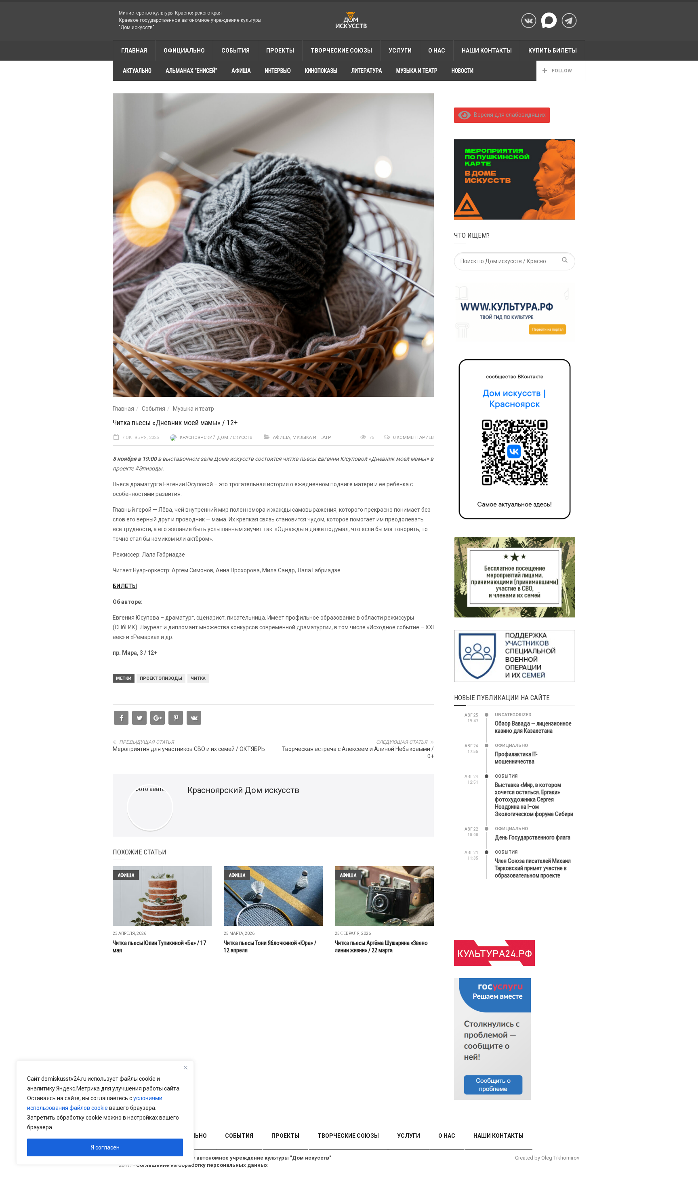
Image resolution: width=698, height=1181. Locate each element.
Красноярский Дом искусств (216, 437)
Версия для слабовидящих (508, 115)
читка (198, 678)
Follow (561, 71)
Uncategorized (513, 714)
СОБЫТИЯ (235, 50)
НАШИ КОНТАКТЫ (487, 50)
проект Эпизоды (161, 678)
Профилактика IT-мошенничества (516, 758)
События (153, 408)
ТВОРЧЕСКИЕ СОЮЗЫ (341, 50)
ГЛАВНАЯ (134, 50)
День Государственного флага (532, 837)
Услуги (400, 50)
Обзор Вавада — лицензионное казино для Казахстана (533, 727)
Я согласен (105, 1147)
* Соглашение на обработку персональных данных (200, 1165)
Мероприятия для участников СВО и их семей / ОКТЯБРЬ (189, 749)
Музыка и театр (193, 408)
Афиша (281, 437)
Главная (123, 408)
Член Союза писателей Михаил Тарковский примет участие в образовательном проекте (533, 868)
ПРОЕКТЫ (280, 50)
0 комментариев (413, 437)
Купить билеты (552, 50)
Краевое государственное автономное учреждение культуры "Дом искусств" (227, 1158)
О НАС (436, 50)
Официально (184, 50)
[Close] (185, 1067)
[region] (105, 1113)
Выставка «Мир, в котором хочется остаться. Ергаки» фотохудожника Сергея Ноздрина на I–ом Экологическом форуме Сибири (534, 799)
